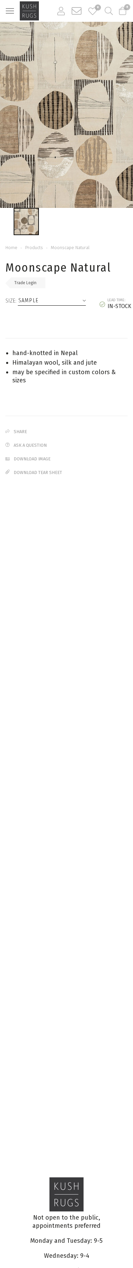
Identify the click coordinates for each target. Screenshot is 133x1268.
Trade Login (25, 282)
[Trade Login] (61, 11)
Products (34, 247)
